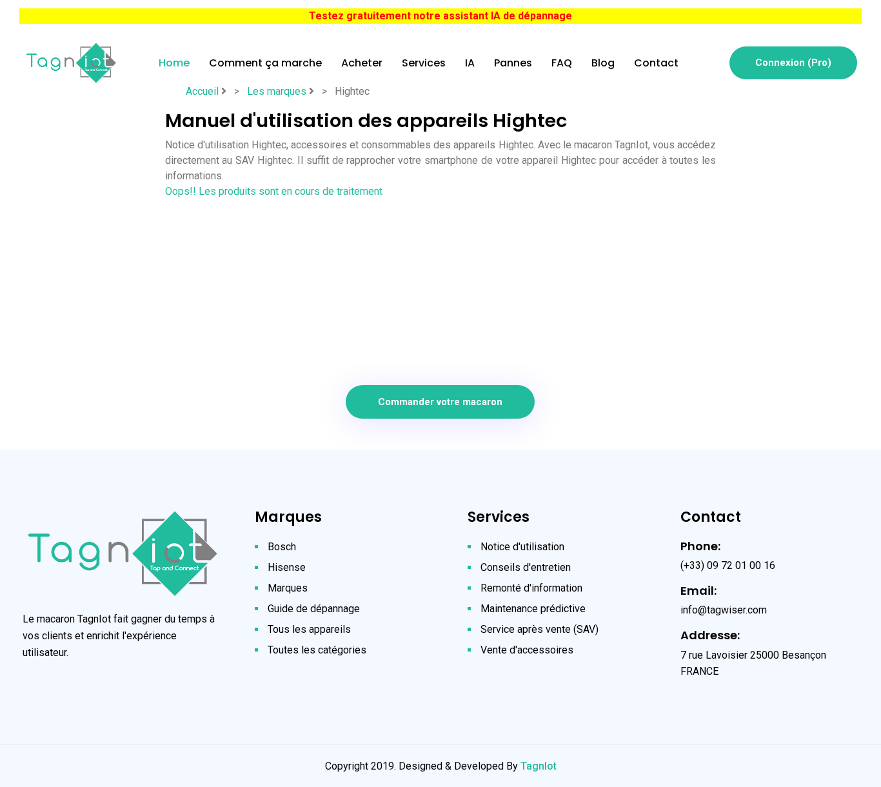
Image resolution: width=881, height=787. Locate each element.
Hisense (287, 567)
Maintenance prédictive (533, 609)
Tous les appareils (309, 629)
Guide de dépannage (314, 609)
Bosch (282, 547)
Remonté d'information (531, 588)
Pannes (513, 62)
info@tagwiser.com (723, 610)
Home (174, 62)
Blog (603, 62)
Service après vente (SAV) (539, 629)
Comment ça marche (265, 62)
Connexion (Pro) (793, 62)
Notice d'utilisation (522, 547)
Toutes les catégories (317, 650)
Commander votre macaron (440, 402)
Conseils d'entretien (525, 567)
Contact (656, 62)
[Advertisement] (441, 289)
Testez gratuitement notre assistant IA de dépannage (440, 16)
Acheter (361, 62)
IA (470, 62)
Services (424, 62)
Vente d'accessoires (526, 650)
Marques (288, 588)
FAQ (561, 62)
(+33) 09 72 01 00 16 (727, 565)
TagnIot (538, 766)
